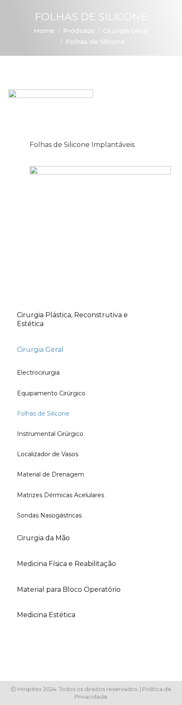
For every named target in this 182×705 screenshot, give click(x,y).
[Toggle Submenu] (159, 319)
